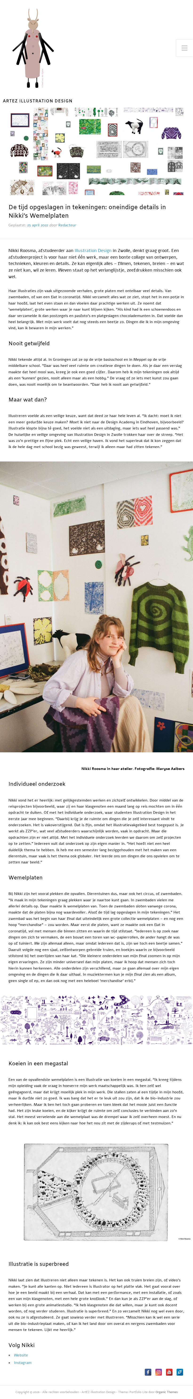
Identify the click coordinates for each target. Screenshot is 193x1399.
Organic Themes (167, 1392)
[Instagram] (158, 1372)
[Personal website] (179, 1372)
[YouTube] (169, 1372)
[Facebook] (148, 1372)
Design (105, 251)
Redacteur (67, 225)
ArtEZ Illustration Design (37, 101)
